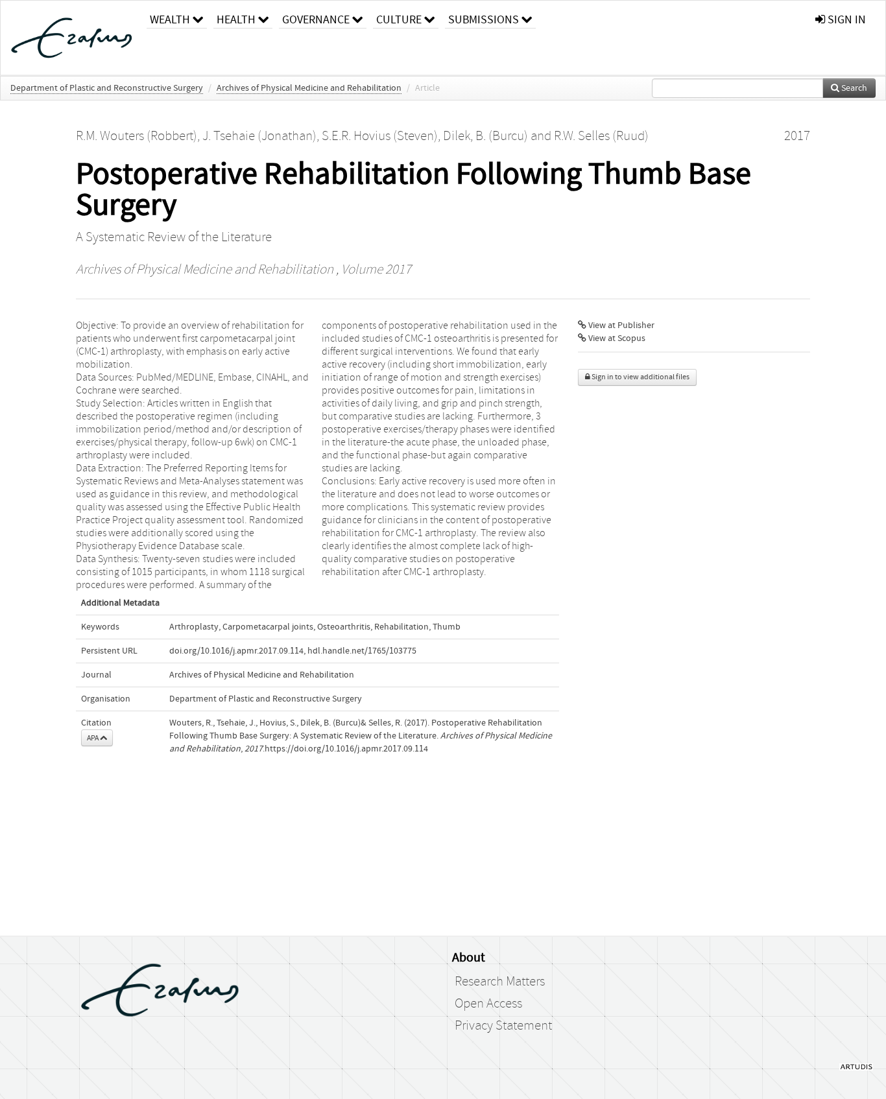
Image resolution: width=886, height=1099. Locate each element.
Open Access (488, 1003)
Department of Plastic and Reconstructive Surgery (106, 88)
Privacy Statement (503, 1026)
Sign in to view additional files (639, 377)
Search (853, 88)
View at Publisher (620, 325)
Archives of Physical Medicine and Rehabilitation (309, 88)
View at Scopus (615, 338)
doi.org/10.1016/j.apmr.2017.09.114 (236, 651)
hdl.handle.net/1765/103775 (361, 651)
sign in (845, 20)
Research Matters (500, 981)
